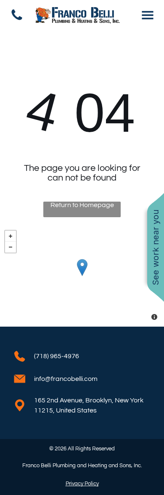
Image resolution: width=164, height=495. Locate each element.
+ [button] (10, 236)
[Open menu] (147, 15)
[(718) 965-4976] (17, 19)
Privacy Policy (82, 484)
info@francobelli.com (66, 378)
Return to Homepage (82, 205)
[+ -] (82, 276)
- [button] (10, 247)
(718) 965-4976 (56, 356)
